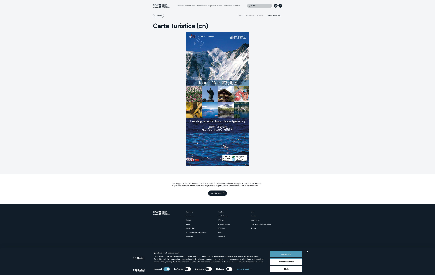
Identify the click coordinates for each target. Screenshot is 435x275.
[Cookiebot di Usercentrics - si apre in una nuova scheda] (139, 270)
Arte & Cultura (223, 216)
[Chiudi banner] (307, 251)
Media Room (255, 220)
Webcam (221, 228)
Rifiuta (286, 269)
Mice (252, 212)
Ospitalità (212, 6)
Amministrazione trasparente (196, 232)
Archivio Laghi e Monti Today (261, 224)
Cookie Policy (190, 228)
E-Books (159, 16)
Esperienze (201, 6)
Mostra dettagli (243, 269)
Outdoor (221, 212)
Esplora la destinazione (186, 6)
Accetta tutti (286, 254)
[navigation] (280, 6)
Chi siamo (189, 212)
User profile (276, 6)
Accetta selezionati (286, 262)
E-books (236, 6)
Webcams (228, 6)
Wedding (254, 216)
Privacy (188, 224)
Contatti (188, 220)
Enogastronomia (224, 224)
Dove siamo (190, 216)
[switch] (188, 269)
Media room (250, 16)
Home (240, 16)
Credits (253, 228)
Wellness (221, 220)
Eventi (219, 6)
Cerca (249, 6)
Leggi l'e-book (216, 193)
